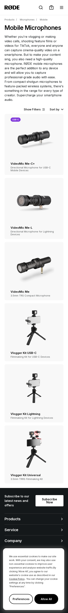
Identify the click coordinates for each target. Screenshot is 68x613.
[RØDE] (12, 7)
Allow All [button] (46, 599)
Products (10, 19)
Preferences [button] (21, 599)
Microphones (27, 19)
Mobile (44, 19)
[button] (51, 7)
